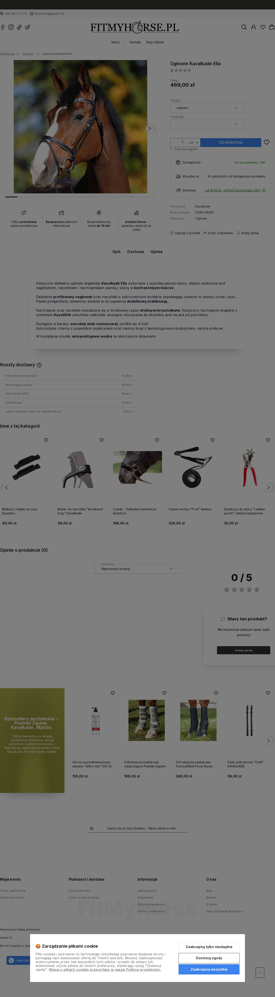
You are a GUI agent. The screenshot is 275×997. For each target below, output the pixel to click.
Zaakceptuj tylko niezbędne (209, 947)
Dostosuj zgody (209, 958)
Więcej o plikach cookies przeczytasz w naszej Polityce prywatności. (105, 969)
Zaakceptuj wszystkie (209, 969)
